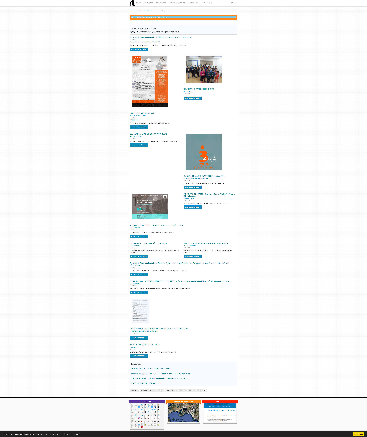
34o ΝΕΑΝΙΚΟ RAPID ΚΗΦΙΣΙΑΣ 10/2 (145, 383)
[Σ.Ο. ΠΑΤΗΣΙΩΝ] (158, 422)
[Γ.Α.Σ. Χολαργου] (148, 412)
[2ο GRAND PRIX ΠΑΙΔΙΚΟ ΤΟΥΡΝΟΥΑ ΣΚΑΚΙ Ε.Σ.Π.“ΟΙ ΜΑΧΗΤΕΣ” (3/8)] (183, 311)
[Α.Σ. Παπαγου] (151, 410)
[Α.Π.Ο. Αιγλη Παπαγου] (135, 410)
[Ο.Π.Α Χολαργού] (151, 416)
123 (190, 390)
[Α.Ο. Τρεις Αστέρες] (158, 407)
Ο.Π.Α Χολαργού (135, 227)
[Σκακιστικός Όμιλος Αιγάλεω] (135, 427)
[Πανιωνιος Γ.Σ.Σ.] (138, 418)
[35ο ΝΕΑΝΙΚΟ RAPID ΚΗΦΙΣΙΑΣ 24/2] (210, 69)
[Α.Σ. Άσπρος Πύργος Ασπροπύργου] (145, 410)
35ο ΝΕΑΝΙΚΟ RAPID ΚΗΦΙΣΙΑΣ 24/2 (199, 89)
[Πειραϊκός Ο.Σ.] (142, 418)
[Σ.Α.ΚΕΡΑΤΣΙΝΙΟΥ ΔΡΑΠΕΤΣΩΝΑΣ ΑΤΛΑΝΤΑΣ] (151, 418)
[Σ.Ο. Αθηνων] (132, 421)
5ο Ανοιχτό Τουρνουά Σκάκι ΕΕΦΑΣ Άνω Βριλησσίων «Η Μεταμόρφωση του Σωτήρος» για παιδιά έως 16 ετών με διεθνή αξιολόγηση (179, 264)
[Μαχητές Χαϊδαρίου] (148, 416)
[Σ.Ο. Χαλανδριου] (145, 424)
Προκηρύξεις (148, 11)
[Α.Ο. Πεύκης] (155, 407)
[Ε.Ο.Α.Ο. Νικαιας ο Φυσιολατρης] (132, 416)
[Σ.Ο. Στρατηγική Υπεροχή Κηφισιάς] (138, 425)
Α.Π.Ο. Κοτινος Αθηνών (191, 245)
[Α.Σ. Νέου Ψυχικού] (148, 410)
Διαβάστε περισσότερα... (138, 49)
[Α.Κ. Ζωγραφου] (148, 405)
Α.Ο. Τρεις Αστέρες (136, 136)
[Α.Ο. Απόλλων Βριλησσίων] (158, 405)
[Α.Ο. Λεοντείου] (142, 407)
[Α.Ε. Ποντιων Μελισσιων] (142, 405)
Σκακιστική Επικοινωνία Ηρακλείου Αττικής (197, 178)
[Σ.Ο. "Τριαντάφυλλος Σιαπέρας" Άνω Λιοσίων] (158, 418)
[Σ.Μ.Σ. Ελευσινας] (155, 419)
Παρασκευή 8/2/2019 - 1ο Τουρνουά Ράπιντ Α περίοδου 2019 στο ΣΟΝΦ (160, 374)
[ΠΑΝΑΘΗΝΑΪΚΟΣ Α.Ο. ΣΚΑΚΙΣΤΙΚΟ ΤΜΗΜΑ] (132, 418)
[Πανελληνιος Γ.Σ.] (135, 419)
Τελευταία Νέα (148, 3)
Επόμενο (196, 390)
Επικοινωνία (207, 3)
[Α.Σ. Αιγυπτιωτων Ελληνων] (142, 410)
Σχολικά (198, 3)
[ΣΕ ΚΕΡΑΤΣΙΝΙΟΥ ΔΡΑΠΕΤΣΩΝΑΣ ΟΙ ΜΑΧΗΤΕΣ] (151, 425)
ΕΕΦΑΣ (152, 42)
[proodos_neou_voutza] (135, 405)
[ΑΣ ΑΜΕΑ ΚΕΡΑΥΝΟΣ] (142, 412)
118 (168, 390)
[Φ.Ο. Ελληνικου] (142, 427)
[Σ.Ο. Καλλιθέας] (145, 422)
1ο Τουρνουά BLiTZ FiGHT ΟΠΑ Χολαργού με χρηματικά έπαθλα (156, 225)
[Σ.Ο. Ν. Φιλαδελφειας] (151, 422)
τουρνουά (135, 42)
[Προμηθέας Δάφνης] (145, 418)
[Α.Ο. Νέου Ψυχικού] (148, 407)
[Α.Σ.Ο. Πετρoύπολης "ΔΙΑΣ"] (132, 412)
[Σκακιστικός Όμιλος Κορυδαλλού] (138, 427)
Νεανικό (157, 42)
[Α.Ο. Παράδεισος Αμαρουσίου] (151, 407)
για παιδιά (142, 42)
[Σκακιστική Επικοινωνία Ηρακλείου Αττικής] (155, 424)
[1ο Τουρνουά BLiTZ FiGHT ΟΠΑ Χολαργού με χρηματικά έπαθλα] (156, 206)
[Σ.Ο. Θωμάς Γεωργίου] (142, 422)
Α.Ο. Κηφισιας (188, 91)
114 (150, 390)
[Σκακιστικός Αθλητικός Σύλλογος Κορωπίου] (158, 425)
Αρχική (138, 3)
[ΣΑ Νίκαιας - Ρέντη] (148, 425)
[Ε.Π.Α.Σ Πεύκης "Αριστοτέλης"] (138, 416)
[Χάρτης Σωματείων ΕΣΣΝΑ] (188, 415)
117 (164, 390)
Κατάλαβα (358, 434)
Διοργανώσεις (161, 3)
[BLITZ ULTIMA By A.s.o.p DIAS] (156, 81)
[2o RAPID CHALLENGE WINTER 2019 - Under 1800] (210, 152)
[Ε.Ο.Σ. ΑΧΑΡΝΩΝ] (135, 415)
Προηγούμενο (142, 390)
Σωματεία (190, 3)
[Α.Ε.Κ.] (145, 405)
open (136, 120)
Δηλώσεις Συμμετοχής (177, 3)
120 (177, 390)
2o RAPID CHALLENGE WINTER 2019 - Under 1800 (205, 176)
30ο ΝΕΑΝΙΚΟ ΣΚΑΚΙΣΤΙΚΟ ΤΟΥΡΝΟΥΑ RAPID (148, 134)
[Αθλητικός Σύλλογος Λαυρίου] (135, 412)
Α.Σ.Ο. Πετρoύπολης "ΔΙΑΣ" (138, 115)
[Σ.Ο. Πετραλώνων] (135, 425)
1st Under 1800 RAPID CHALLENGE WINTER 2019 (150, 369)
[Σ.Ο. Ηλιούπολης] (138, 422)
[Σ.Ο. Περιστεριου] (132, 425)
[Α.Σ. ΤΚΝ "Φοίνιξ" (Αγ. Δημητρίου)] (158, 410)
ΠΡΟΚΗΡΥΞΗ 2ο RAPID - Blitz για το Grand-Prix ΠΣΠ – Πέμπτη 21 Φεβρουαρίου (209, 195)
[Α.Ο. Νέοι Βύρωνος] (145, 407)
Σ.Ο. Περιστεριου (135, 245)
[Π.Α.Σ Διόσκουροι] (155, 415)
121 (181, 390)
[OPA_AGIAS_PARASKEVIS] (132, 405)
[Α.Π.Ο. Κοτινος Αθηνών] (138, 410)
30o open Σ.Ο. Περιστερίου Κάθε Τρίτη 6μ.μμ (148, 243)
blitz (133, 120)
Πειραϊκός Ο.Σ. (134, 347)
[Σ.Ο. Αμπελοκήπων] (135, 422)
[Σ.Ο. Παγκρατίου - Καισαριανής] (155, 422)
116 (159, 390)
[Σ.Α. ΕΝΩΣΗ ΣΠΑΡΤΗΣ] (148, 418)
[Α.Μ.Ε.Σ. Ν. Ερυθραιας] (151, 404)
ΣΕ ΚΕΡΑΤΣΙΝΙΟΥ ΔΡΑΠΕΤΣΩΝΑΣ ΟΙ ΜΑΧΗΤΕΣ (144, 331)
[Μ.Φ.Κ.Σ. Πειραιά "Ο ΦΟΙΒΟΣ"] (145, 416)
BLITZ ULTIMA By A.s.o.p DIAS (142, 113)
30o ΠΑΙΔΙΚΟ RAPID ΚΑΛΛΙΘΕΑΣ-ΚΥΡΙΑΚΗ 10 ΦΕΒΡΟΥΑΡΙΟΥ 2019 (157, 378)
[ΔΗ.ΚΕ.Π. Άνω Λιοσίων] (155, 412)
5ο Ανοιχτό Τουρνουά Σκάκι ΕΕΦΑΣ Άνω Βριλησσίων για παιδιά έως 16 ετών (161, 37)
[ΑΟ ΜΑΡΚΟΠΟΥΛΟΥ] (138, 412)
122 (186, 390)
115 (155, 390)
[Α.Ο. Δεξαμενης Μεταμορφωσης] (132, 407)
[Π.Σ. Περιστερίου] (158, 415)
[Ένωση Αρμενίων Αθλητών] (142, 416)
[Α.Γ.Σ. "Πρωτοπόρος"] (138, 405)
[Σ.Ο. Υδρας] (142, 424)
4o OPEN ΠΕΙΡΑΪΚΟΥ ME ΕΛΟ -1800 (145, 345)
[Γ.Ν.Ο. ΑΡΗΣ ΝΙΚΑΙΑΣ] (151, 412)
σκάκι (147, 42)
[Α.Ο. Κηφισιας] (138, 407)
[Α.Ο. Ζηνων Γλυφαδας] (135, 407)
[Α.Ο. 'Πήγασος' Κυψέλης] (155, 404)
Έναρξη (133, 390)
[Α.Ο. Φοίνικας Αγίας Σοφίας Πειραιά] (132, 410)
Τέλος (203, 390)
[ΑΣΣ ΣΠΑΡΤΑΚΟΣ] (145, 412)
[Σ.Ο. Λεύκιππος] (148, 422)
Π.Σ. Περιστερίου (189, 198)
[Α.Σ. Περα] (155, 410)
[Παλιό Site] (232, 417)
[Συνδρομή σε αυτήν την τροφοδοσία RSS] (236, 23)
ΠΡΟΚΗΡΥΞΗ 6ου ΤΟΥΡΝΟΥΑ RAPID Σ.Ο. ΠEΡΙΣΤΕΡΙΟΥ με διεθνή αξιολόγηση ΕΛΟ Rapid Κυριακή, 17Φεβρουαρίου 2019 (179, 281)
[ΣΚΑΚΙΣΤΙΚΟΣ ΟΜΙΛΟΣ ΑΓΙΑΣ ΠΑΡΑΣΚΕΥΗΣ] (132, 427)
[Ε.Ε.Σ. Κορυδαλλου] (158, 412)
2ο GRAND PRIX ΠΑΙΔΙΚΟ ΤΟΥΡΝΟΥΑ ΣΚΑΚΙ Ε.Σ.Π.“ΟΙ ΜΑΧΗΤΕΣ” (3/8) (159, 329)
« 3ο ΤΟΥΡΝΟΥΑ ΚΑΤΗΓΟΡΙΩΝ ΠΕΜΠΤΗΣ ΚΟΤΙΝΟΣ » (206, 243)
